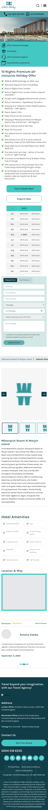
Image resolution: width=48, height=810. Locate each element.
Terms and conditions (30, 767)
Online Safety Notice (24, 771)
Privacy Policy (14, 767)
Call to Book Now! (24, 188)
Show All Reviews (41, 623)
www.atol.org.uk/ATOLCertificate (30, 806)
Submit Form (14, 342)
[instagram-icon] (6, 758)
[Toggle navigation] (43, 5)
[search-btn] (38, 5)
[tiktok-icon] (35, 758)
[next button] (44, 394)
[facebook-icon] (18, 758)
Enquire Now (24, 199)
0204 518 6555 (11, 751)
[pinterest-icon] (24, 758)
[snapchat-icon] (41, 758)
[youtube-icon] (30, 758)
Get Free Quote (24, 743)
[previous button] (4, 394)
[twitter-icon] (12, 758)
